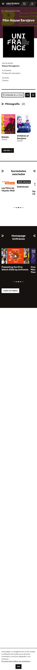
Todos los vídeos (10, 291)
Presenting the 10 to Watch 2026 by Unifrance (15, 268)
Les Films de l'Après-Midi (8, 189)
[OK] (18, 666)
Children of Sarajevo (23, 137)
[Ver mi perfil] (32, 4)
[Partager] (27, 95)
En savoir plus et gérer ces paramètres (16, 661)
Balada (5, 137)
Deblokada (23, 187)
